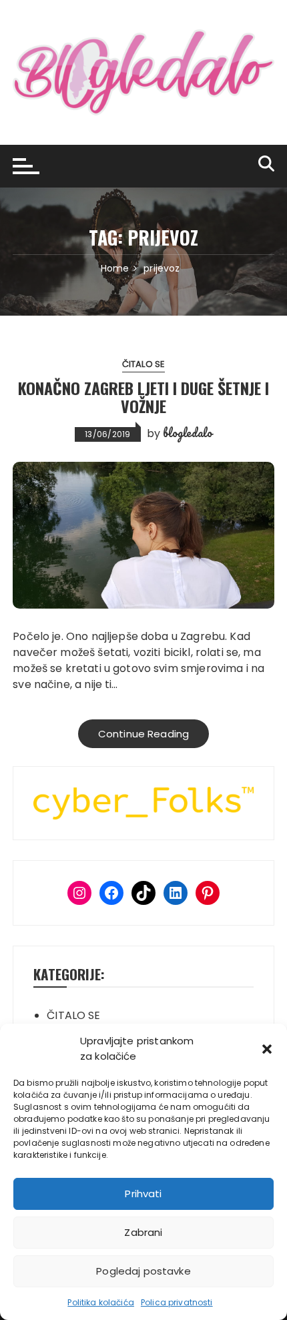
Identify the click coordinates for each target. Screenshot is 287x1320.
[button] (267, 1049)
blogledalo (187, 432)
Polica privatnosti (177, 1302)
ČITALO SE (143, 364)
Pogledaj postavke (143, 1271)
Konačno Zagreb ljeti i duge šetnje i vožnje (143, 396)
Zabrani (143, 1232)
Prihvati (143, 1194)
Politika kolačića (100, 1302)
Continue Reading (143, 734)
